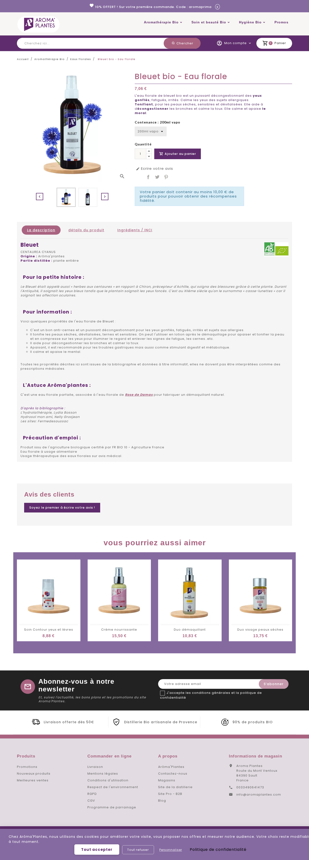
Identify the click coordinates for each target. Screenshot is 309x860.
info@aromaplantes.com (258, 794)
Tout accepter (96, 849)
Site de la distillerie (175, 787)
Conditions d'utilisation (107, 780)
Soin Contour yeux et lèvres (48, 629)
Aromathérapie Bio (161, 22)
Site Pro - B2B (170, 794)
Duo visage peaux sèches (260, 629)
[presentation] (39, 196)
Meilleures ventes (33, 780)
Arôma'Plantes (171, 766)
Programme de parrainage (111, 807)
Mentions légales (102, 773)
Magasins (166, 780)
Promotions (27, 766)
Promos (281, 22)
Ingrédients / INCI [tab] (134, 230)
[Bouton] (149, 151)
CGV (91, 800)
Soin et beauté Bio (208, 22)
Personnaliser (170, 850)
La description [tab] (41, 230)
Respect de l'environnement (112, 787)
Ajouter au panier (177, 153)
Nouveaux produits (33, 773)
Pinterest (166, 177)
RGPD (92, 794)
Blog (162, 800)
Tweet (157, 177)
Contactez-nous (172, 773)
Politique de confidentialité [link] (218, 849)
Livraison (95, 766)
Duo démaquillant (190, 629)
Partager (148, 177)
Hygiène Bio (250, 22)
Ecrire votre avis (154, 168)
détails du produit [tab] (86, 230)
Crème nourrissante (119, 629)
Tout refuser (138, 849)
